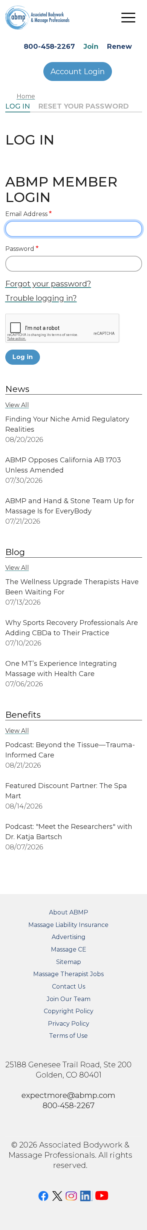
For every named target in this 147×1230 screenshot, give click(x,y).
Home (26, 96)
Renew (119, 46)
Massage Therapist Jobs (68, 974)
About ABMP (68, 912)
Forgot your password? (48, 283)
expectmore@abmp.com (68, 1095)
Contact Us (68, 986)
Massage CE (68, 949)
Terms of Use (68, 1035)
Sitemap (68, 962)
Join (90, 46)
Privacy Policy (68, 1023)
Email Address (26, 214)
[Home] (43, 17)
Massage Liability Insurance (68, 924)
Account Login (78, 71)
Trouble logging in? (41, 298)
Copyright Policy (68, 1011)
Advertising (69, 937)
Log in (17, 106)
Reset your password (83, 106)
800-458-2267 (49, 46)
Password (19, 248)
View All (17, 405)
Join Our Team (68, 999)
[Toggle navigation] (128, 17)
